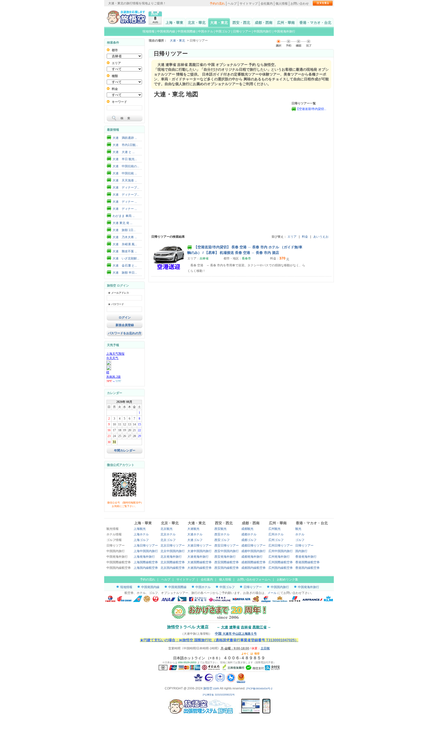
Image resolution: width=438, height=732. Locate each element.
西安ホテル (222, 534)
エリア (292, 236)
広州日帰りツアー (280, 545)
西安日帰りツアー (226, 545)
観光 (298, 529)
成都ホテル (249, 534)
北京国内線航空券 (172, 568)
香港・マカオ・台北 (315, 23)
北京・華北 (197, 23)
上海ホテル (141, 534)
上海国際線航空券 (146, 562)
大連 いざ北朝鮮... (126, 258)
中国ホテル (205, 31)
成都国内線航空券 (253, 568)
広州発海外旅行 (279, 556)
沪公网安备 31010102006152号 (219, 694)
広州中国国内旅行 (280, 551)
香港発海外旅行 (306, 556)
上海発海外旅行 (144, 556)
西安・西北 (241, 23)
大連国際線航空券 (199, 562)
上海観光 (140, 529)
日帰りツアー (242, 31)
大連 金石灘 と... (125, 265)
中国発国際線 (186, 31)
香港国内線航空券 (307, 568)
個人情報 (282, 3)
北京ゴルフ (168, 540)
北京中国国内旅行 (172, 551)
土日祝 (265, 648)
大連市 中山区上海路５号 (236, 633)
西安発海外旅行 (225, 556)
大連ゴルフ (195, 540)
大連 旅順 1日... (124, 230)
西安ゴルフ (222, 540)
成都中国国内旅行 (253, 551)
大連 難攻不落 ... (125, 251)
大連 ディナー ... (125, 201)
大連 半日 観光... (125, 159)
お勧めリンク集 (287, 579)
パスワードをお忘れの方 (124, 333)
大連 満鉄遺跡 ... (125, 138)
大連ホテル (195, 534)
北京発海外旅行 (171, 556)
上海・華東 (174, 23)
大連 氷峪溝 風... (125, 244)
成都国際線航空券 (253, 562)
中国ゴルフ (223, 31)
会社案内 (267, 3)
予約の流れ (217, 3)
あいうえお (320, 236)
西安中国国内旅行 (226, 551)
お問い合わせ (299, 3)
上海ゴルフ (141, 540)
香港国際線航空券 (307, 562)
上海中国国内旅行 (146, 551)
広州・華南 (286, 23)
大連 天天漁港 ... (125, 180)
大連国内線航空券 (199, 568)
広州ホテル (276, 534)
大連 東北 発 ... (122, 223)
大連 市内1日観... (125, 145)
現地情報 (148, 31)
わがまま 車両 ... (124, 216)
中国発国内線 (166, 31)
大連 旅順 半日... (125, 272)
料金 (305, 236)
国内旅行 (301, 551)
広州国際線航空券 (280, 562)
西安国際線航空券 (226, 562)
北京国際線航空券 (172, 562)
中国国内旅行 (262, 31)
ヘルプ (232, 3)
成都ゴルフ (249, 540)
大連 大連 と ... (124, 152)
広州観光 (274, 529)
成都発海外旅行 (252, 556)
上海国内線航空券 (146, 568)
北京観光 (166, 529)
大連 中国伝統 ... (125, 173)
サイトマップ (249, 3)
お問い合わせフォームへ (254, 579)
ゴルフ (299, 540)
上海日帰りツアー (146, 545)
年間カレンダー (124, 450)
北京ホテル (168, 534)
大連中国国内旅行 (199, 551)
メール (272, 593)
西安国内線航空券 (226, 568)
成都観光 (247, 529)
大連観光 (193, 529)
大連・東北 (219, 23)
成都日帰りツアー (253, 545)
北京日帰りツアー (172, 545)
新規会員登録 (125, 325)
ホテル (299, 534)
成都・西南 (263, 23)
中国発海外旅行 (284, 31)
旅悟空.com (211, 688)
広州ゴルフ (276, 540)
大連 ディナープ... (126, 187)
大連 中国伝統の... (126, 166)
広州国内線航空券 (280, 568)
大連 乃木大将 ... (125, 237)
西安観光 (220, 529)
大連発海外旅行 (198, 556)
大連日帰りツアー (199, 545)
